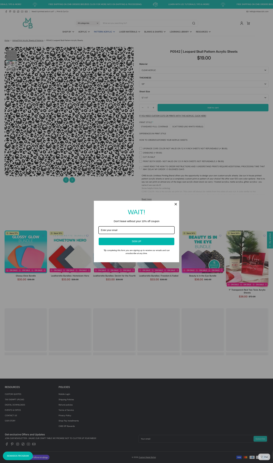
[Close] (175, 204)
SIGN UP (136, 241)
